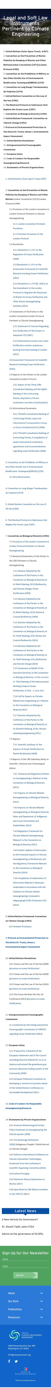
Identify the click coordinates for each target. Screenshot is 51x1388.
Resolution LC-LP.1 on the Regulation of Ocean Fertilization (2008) (28, 254)
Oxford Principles (22, 1173)
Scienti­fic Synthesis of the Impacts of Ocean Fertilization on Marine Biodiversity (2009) (28, 749)
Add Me (20, 1275)
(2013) (45, 402)
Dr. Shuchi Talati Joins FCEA (18, 1226)
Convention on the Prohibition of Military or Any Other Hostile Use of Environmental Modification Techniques (27, 467)
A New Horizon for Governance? (20, 1219)
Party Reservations (21, 476)
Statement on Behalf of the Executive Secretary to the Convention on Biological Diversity (30, 673)
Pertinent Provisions (22, 926)
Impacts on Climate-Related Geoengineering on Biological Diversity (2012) (31, 797)
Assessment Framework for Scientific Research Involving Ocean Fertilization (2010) (28, 364)
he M (11, 520)
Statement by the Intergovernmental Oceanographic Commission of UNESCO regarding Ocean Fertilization (28, 1029)
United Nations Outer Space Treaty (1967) (27, 178)
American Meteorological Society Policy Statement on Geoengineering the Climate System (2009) (28, 1130)
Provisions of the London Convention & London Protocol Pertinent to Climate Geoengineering (29, 546)
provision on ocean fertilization (24, 968)
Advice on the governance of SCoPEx (22, 1233)
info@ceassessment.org (19, 1354)
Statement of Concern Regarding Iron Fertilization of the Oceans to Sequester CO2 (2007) (31, 331)
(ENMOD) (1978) (35, 471)
